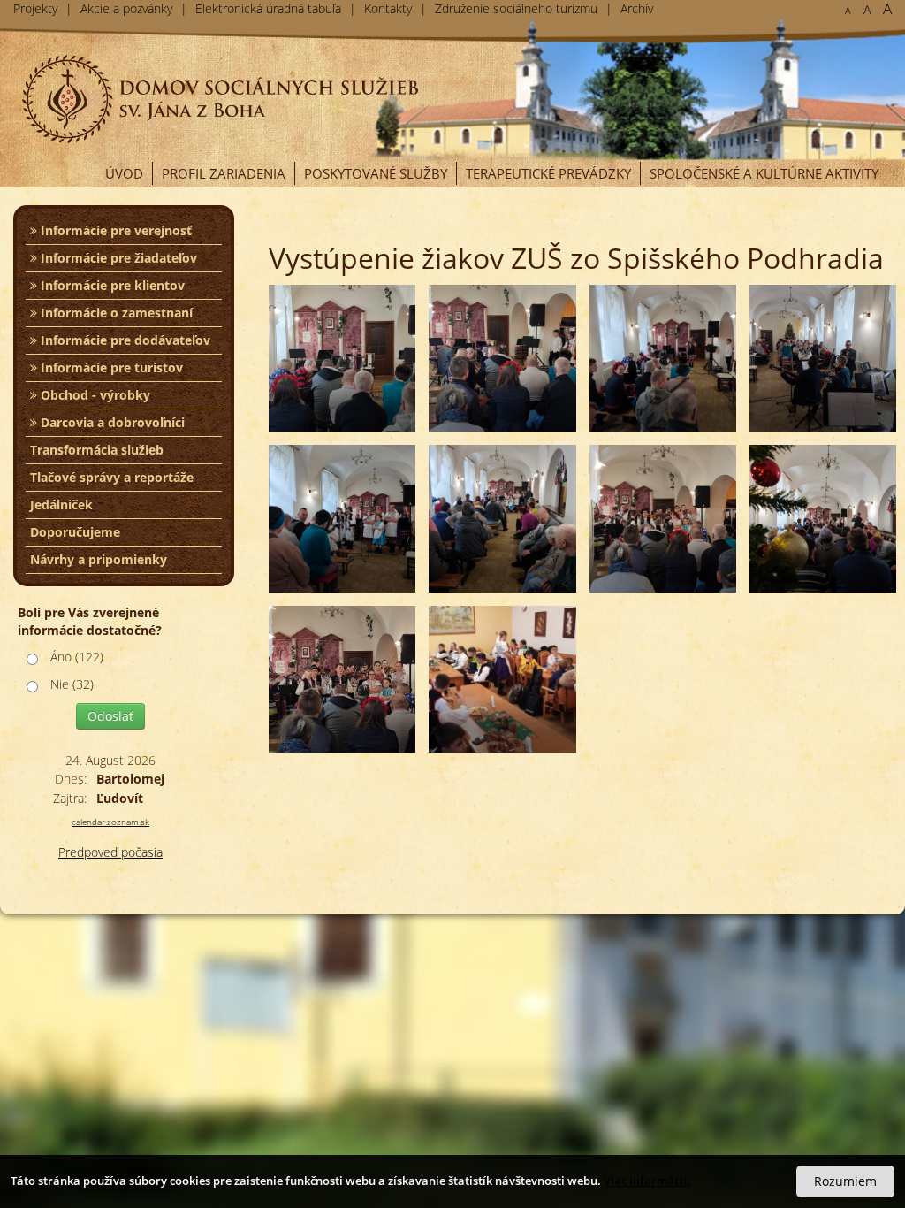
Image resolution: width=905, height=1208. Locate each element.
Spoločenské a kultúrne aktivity (764, 173)
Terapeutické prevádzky (548, 173)
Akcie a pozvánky (126, 8)
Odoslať (110, 715)
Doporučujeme (75, 532)
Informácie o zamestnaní (115, 312)
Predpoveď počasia (110, 852)
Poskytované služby (375, 173)
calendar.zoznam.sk (110, 821)
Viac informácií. (647, 1181)
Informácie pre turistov (110, 367)
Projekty (35, 8)
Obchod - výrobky (93, 394)
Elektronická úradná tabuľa (268, 8)
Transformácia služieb (97, 449)
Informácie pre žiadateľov (117, 257)
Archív (636, 8)
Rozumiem (845, 1181)
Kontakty (388, 8)
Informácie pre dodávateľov (123, 340)
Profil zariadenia (223, 173)
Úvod (124, 173)
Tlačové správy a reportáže (112, 477)
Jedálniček (61, 504)
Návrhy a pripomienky (98, 559)
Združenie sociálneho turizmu (516, 8)
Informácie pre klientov (111, 285)
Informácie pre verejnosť (114, 230)
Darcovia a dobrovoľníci (111, 422)
